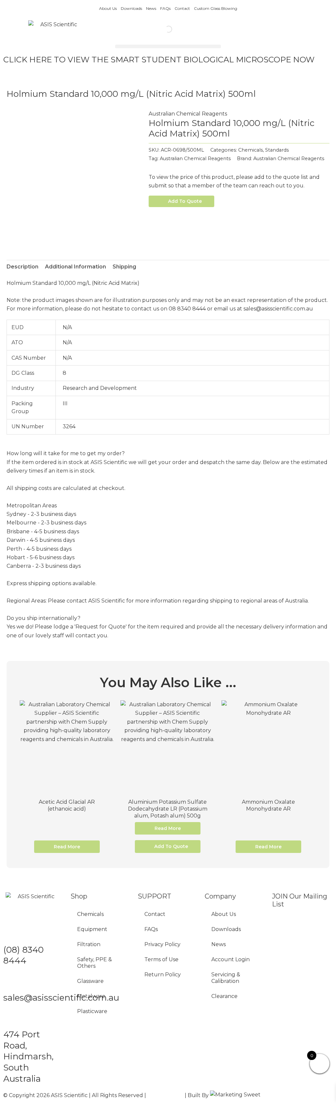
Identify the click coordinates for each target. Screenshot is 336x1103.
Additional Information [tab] (75, 267)
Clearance (224, 996)
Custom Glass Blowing (215, 8)
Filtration (88, 944)
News (151, 8)
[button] (167, 46)
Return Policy (162, 974)
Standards (277, 150)
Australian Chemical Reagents (188, 114)
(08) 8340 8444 (23, 955)
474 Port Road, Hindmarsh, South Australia (28, 1056)
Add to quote (185, 201)
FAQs (165, 8)
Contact (182, 8)
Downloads (131, 8)
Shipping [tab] (124, 267)
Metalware (91, 996)
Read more (67, 847)
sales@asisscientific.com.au (61, 997)
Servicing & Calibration (225, 977)
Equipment (92, 929)
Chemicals (250, 150)
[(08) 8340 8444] (11, 933)
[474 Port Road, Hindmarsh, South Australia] (11, 1018)
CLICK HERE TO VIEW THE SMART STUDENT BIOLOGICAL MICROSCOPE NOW (159, 59)
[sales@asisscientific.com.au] (11, 981)
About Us (108, 8)
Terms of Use (161, 959)
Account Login (230, 959)
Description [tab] (22, 267)
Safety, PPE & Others (94, 962)
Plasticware (92, 1011)
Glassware (90, 981)
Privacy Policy (162, 944)
